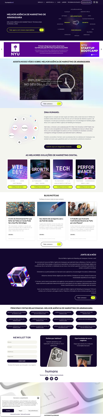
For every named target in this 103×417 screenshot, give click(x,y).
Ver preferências (33, 410)
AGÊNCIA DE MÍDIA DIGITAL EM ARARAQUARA (17, 320)
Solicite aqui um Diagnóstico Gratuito (59, 146)
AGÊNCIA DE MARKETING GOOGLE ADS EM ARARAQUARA (86, 327)
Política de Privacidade (15, 414)
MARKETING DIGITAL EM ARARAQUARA (86, 313)
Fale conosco (47, 104)
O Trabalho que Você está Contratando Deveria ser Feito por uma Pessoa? (81, 221)
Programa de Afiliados (74, 2)
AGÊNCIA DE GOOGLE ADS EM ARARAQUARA (63, 313)
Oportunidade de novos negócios (83, 339)
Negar (20, 410)
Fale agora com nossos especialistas (21, 30)
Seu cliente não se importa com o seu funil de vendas (51, 220)
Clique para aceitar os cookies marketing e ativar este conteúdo (51, 82)
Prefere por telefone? (54, 338)
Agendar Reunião (86, 2)
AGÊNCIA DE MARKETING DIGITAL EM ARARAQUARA (63, 320)
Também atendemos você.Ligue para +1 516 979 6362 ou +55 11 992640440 (54, 343)
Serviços (40, 2)
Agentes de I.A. (50, 2)
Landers (64, 2)
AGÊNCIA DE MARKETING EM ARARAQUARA (39, 320)
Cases (58, 2)
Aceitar (8, 410)
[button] (38, 398)
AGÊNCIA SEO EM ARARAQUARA (86, 319)
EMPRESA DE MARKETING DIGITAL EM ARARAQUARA (39, 327)
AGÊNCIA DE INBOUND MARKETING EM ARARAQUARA (63, 327)
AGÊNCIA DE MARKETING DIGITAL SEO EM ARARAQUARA (39, 313)
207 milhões (89, 117)
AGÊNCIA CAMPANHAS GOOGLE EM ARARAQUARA (16, 327)
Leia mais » (10, 234)
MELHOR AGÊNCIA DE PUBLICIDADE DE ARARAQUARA (16, 313)
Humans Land (61, 137)
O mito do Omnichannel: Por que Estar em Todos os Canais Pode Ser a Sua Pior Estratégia (20, 221)
